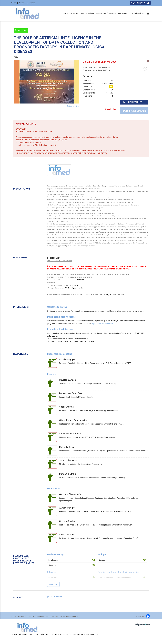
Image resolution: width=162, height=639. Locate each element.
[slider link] (143, 624)
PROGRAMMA (56, 597)
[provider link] (59, 170)
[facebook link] (148, 616)
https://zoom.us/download (102, 323)
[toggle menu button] (148, 13)
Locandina (74, 106)
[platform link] (27, 13)
